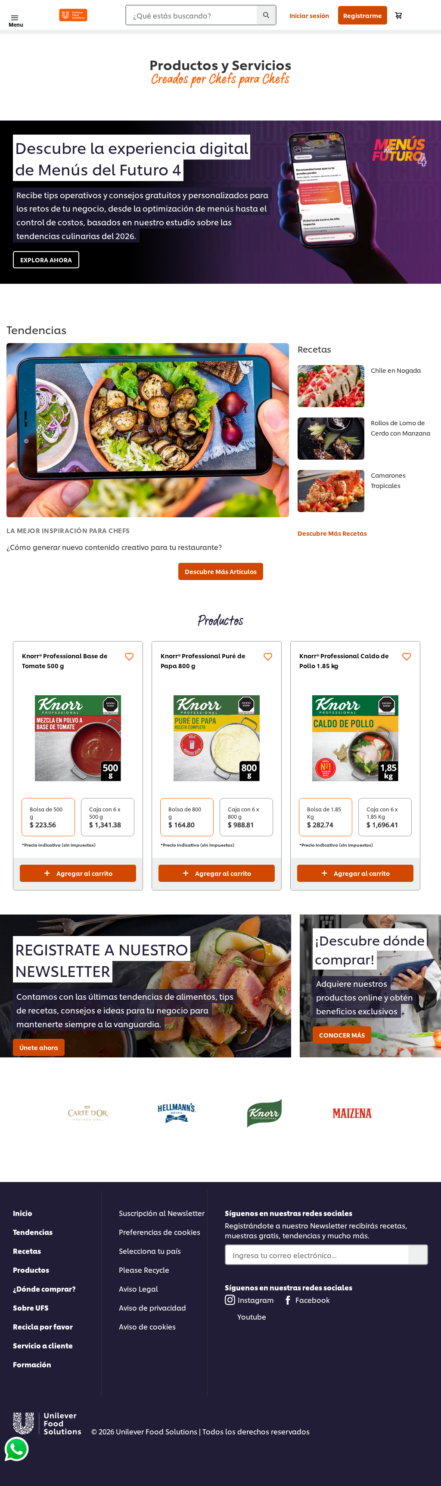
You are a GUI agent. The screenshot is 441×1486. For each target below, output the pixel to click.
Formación (32, 1364)
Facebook (312, 1300)
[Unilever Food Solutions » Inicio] (73, 15)
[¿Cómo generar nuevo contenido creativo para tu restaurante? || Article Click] (147, 430)
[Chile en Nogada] (331, 386)
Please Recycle (144, 1269)
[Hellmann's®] (176, 1112)
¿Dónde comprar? (44, 1288)
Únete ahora (38, 1047)
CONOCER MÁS (342, 1035)
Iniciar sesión (309, 15)
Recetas (27, 1251)
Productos (31, 1269)
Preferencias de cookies (159, 1232)
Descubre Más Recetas (332, 533)
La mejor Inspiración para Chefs (68, 530)
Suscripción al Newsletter (162, 1213)
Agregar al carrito (84, 873)
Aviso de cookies (147, 1326)
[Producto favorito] (129, 656)
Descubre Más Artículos (221, 571)
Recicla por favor (43, 1326)
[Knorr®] (264, 1112)
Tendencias (33, 1232)
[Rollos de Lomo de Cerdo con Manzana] (331, 439)
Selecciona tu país (150, 1251)
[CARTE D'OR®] (88, 1112)
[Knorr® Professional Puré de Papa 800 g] (217, 738)
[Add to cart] (398, 15)
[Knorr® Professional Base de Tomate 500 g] (78, 738)
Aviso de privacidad (152, 1307)
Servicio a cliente (43, 1345)
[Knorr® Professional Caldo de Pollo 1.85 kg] (355, 738)
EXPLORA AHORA (46, 259)
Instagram (256, 1300)
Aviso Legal (138, 1288)
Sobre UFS (31, 1307)
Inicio (22, 1213)
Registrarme (362, 15)
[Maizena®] (352, 1112)
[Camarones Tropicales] (331, 491)
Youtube (251, 1316)
